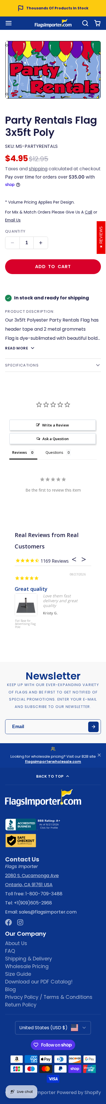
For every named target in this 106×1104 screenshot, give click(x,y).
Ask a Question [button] (55, 438)
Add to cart (53, 266)
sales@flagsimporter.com (48, 912)
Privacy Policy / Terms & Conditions (48, 997)
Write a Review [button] (55, 425)
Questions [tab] (54, 452)
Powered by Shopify (79, 1092)
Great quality (31, 588)
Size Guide (18, 974)
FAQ (10, 951)
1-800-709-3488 (43, 893)
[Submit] (93, 727)
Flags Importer (39, 1092)
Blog (10, 989)
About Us (16, 943)
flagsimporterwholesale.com (53, 761)
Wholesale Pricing (27, 966)
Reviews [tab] (19, 452)
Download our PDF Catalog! (39, 981)
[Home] (53, 23)
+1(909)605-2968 (33, 903)
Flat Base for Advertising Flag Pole (25, 624)
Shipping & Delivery (28, 958)
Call (88, 212)
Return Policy (20, 1004)
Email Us (13, 220)
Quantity (15, 231)
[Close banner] (99, 755)
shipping (38, 168)
